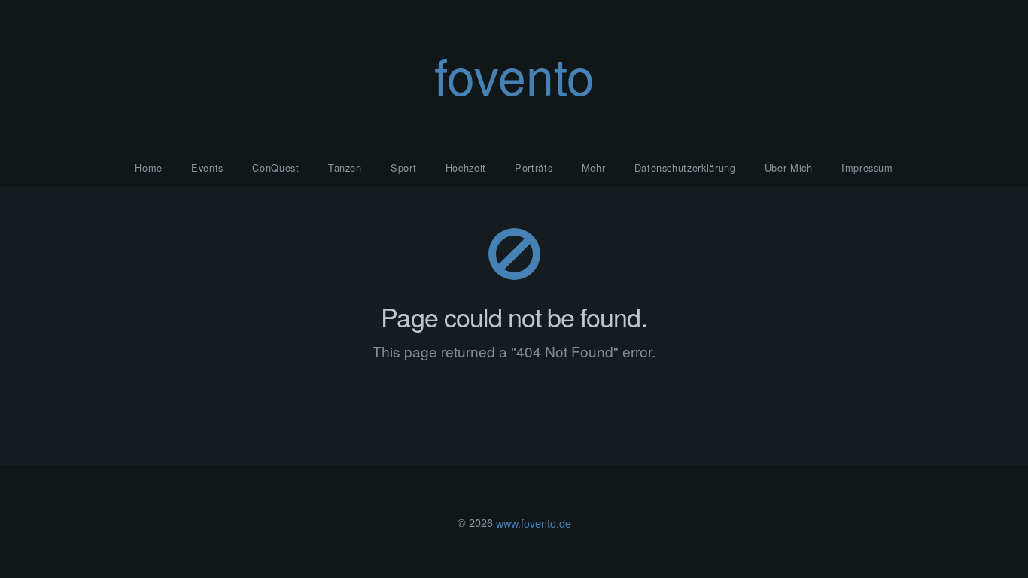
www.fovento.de (533, 522)
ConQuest (275, 167)
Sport (403, 167)
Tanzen (345, 167)
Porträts (533, 167)
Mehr (594, 167)
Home (149, 167)
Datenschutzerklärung (685, 167)
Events (207, 167)
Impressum (867, 167)
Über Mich (789, 167)
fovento (514, 74)
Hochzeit (466, 167)
